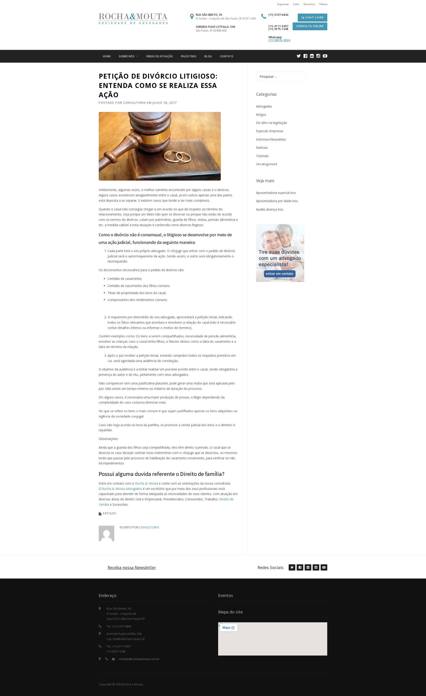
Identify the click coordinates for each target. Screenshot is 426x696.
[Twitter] (299, 56)
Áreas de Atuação (159, 56)
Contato (226, 56)
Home (107, 56)
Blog (208, 56)
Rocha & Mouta (147, 483)
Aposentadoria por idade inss (277, 201)
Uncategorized (266, 164)
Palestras (188, 56)
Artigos (109, 513)
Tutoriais (262, 156)
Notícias (262, 147)
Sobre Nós (126, 56)
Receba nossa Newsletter (132, 567)
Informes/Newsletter (271, 139)
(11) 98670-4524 (279, 40)
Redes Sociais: (271, 567)
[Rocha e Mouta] (133, 18)
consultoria (134, 103)
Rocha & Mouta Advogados (122, 489)
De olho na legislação (271, 123)
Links (296, 4)
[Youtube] (325, 56)
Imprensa (283, 4)
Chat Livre (314, 17)
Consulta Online (310, 26)
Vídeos (323, 4)
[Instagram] (318, 56)
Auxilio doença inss (269, 209)
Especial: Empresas (269, 131)
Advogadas (264, 106)
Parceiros (309, 4)
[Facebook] (305, 56)
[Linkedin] (312, 56)
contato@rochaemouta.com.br (139, 659)
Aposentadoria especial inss (276, 193)
